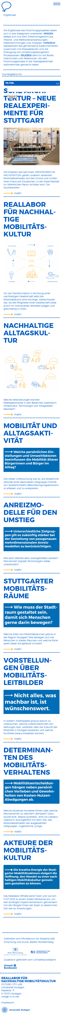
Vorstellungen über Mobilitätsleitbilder (28, 671)
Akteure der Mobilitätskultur (28, 850)
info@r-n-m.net (10, 996)
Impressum (7, 1002)
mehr (18, 193)
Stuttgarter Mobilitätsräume (28, 588)
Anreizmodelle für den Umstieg (30, 512)
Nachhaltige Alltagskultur (29, 333)
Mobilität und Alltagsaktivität (30, 433)
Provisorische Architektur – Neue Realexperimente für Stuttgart (30, 102)
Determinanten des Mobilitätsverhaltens (28, 761)
